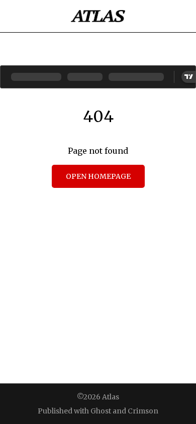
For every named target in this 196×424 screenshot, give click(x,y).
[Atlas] (98, 16)
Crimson (143, 410)
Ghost (100, 410)
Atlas (110, 396)
